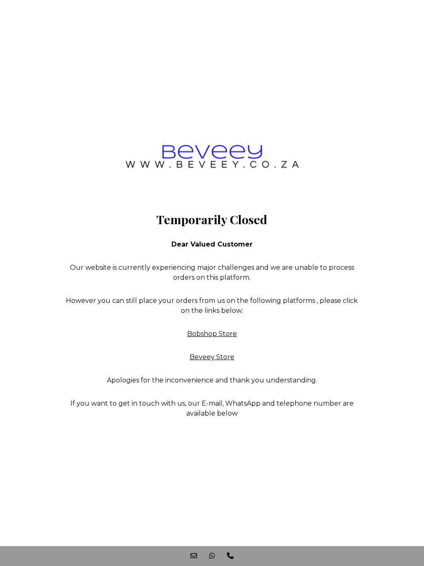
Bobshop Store (212, 334)
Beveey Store (212, 357)
